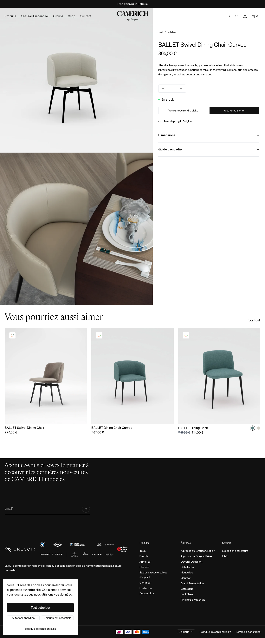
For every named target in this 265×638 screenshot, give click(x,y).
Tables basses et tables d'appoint (153, 575)
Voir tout (254, 320)
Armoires (144, 561)
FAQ (225, 556)
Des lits (143, 556)
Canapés (144, 582)
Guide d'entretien (171, 149)
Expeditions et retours (235, 550)
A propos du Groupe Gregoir (198, 550)
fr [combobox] (229, 16)
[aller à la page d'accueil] (132, 16)
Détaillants (187, 567)
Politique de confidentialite (215, 631)
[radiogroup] (255, 428)
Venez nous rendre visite (183, 110)
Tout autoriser (40, 608)
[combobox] (186, 631)
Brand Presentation (192, 583)
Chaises (172, 31)
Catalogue (187, 588)
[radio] (252, 428)
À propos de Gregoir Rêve (196, 556)
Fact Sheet (187, 594)
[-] (162, 88)
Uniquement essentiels (57, 617)
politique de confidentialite (40, 628)
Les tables (145, 588)
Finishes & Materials (193, 599)
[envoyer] (86, 509)
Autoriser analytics (23, 617)
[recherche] (236, 16)
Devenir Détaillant (191, 561)
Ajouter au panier (234, 110)
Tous (160, 31)
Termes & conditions (248, 631)
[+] (181, 88)
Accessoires (147, 593)
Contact (186, 577)
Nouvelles (187, 572)
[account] (245, 16)
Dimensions (166, 135)
